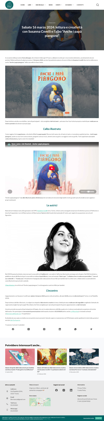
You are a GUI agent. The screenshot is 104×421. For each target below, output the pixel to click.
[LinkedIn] (60, 329)
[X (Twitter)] (28, 329)
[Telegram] (91, 329)
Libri (29, 5)
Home (23, 5)
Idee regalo (40, 5)
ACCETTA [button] (98, 418)
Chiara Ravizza (9, 285)
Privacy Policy (82, 388)
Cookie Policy (82, 390)
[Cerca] (97, 5)
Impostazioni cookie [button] (88, 418)
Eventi (58, 5)
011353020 (14, 405)
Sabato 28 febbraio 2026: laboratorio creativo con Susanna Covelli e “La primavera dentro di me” (51, 369)
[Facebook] (13, 329)
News (51, 5)
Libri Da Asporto (15, 320)
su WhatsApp (75, 311)
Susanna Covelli (42, 211)
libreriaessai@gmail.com (13, 314)
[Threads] (44, 329)
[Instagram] (64, 390)
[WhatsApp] (75, 329)
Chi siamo (68, 5)
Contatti (80, 5)
